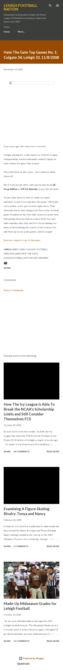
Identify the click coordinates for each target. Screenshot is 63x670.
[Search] (50, 5)
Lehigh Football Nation (20, 7)
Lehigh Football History (18, 258)
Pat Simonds (41, 258)
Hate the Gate (29, 253)
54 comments (21, 451)
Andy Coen (18, 249)
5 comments (20, 546)
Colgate (31, 249)
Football (42, 249)
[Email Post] (5, 264)
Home (7, 31)
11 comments (21, 641)
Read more (53, 451)
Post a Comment (13, 290)
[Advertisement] (31, 323)
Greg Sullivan (12, 253)
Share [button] (7, 268)
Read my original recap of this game (22, 240)
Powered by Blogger (33, 658)
